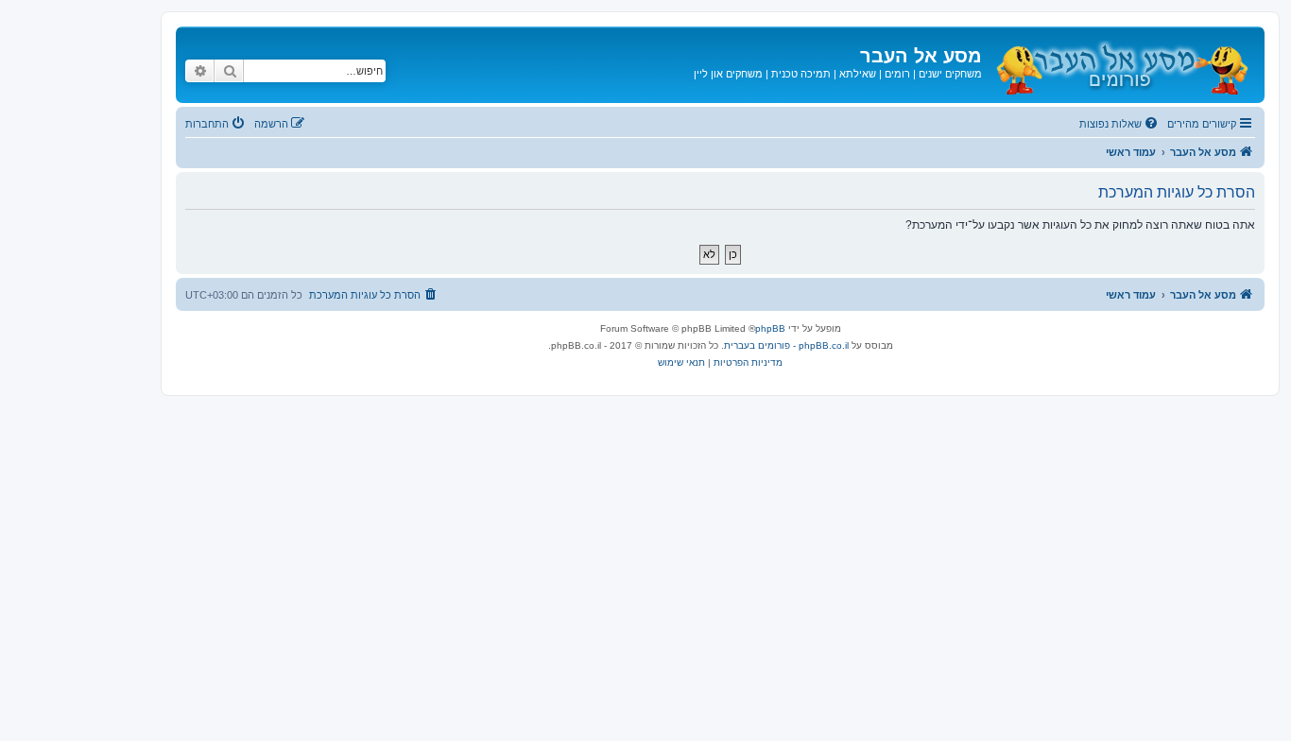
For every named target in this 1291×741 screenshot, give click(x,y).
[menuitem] (1120, 123)
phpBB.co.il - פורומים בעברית (786, 345)
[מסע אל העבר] (1121, 64)
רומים (897, 73)
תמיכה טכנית (801, 73)
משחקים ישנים (950, 73)
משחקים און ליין (728, 73)
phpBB (770, 328)
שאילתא (857, 73)
